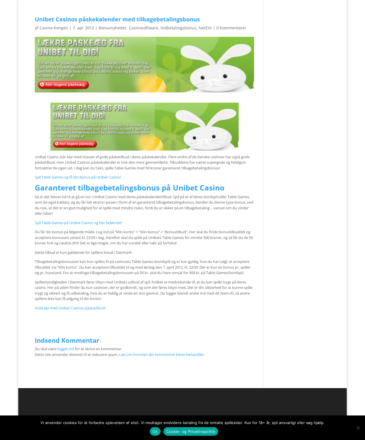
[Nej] (358, 428)
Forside (305, 5)
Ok (155, 431)
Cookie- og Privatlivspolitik (190, 431)
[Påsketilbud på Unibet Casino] (144, 127)
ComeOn (323, 5)
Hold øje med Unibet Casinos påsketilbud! (70, 308)
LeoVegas (207, 15)
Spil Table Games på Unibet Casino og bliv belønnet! (78, 222)
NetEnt (205, 28)
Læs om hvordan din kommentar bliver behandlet (161, 354)
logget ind (65, 348)
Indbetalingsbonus (178, 28)
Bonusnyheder (113, 28)
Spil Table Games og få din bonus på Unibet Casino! (78, 177)
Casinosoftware (143, 28)
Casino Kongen (54, 28)
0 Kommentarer (231, 28)
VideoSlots (180, 15)
